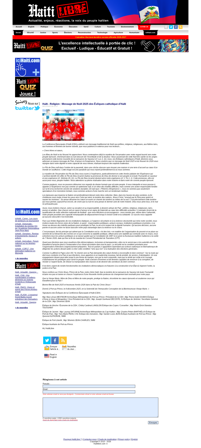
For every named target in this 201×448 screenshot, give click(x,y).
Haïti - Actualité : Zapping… (26, 272)
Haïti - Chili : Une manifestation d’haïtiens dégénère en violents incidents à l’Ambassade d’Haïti (25, 279)
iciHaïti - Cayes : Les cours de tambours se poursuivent (27, 219)
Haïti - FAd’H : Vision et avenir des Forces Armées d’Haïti (26, 289)
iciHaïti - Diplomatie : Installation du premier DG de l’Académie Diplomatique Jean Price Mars (27, 227)
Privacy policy (124, 439)
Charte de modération (107, 439)
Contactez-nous (90, 439)
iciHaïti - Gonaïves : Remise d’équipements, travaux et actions (27, 236)
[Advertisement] (27, 160)
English (134, 439)
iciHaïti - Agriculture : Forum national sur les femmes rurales (26, 243)
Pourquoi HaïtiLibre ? (72, 439)
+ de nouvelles (21, 258)
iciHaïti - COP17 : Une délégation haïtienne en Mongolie (25, 251)
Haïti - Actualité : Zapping (25, 302)
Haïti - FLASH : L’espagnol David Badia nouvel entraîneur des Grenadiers (26, 297)
